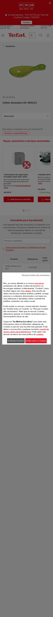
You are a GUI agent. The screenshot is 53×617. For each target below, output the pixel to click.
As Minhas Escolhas (16, 341)
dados (28, 291)
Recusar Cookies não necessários (36, 275)
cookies (39, 334)
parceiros (39, 283)
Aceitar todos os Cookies (36, 341)
